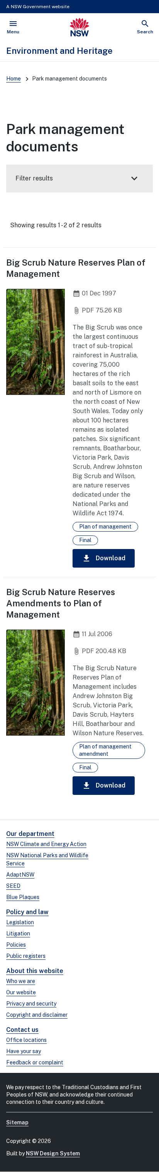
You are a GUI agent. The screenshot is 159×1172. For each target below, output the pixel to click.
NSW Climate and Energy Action (46, 844)
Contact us (22, 1029)
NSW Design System (53, 1153)
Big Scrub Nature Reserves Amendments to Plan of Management (60, 603)
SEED (13, 886)
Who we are (20, 981)
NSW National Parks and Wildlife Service (47, 859)
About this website (34, 971)
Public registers (26, 956)
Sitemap (17, 1122)
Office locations (26, 1040)
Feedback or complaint (34, 1062)
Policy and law (27, 912)
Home (13, 79)
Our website (21, 992)
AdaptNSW (20, 875)
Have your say (23, 1051)
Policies (16, 945)
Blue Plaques (22, 897)
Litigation (18, 933)
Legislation (20, 922)
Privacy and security (31, 1003)
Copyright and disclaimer (37, 1015)
